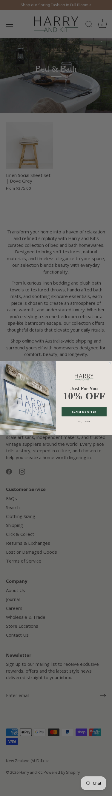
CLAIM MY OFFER (84, 411)
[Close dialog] (109, 363)
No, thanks (84, 421)
